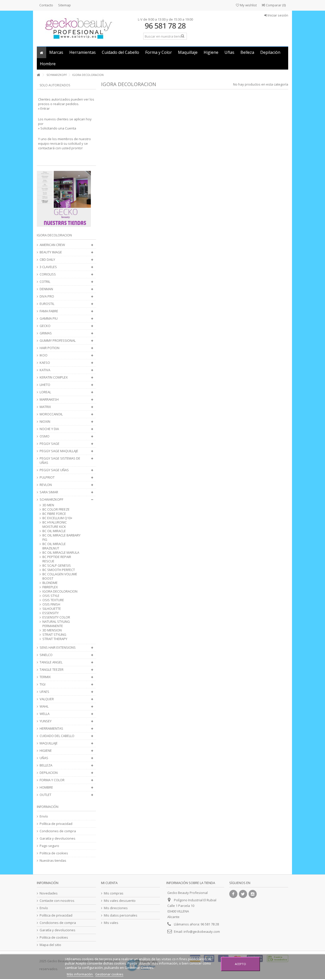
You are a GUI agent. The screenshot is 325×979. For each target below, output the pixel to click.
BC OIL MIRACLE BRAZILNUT (54, 546)
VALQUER (47, 699)
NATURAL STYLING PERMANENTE (56, 623)
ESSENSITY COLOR (56, 617)
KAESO (45, 363)
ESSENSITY (50, 613)
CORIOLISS (48, 274)
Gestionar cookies (109, 974)
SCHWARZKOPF (51, 499)
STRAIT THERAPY (54, 639)
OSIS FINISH (51, 604)
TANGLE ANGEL (51, 662)
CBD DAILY (47, 259)
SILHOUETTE (51, 609)
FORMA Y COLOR (52, 780)
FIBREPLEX (50, 587)
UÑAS (44, 758)
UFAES (44, 692)
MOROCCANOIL (51, 414)
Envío (44, 816)
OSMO (45, 436)
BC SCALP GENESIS (56, 565)
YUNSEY (46, 721)
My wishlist (248, 5)
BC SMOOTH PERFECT (58, 570)
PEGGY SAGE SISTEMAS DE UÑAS (60, 460)
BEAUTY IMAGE (51, 252)
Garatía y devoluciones (57, 838)
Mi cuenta (109, 882)
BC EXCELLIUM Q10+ (57, 518)
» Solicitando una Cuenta (57, 128)
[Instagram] (253, 894)
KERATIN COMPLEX (54, 377)
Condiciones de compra (58, 831)
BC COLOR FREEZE (56, 509)
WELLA (45, 714)
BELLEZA (46, 765)
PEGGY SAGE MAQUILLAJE (59, 451)
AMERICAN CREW (52, 245)
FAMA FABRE (49, 311)
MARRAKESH (49, 399)
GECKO (45, 326)
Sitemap (64, 5)
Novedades (49, 893)
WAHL (44, 706)
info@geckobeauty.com (202, 931)
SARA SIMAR (49, 492)
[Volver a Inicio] (38, 75)
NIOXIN (45, 421)
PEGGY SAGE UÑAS (54, 470)
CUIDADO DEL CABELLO (57, 736)
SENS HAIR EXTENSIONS (58, 647)
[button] (56, 52)
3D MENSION (52, 630)
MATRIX (45, 407)
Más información (80, 974)
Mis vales (111, 923)
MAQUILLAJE (49, 743)
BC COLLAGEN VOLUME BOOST (59, 576)
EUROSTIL (47, 304)
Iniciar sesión (277, 15)
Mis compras (113, 893)
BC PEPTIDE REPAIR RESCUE (56, 559)
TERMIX (45, 677)
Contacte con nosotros (57, 901)
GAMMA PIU (49, 318)
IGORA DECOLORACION (59, 591)
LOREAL (45, 392)
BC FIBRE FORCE (54, 514)
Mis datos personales (120, 915)
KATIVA (45, 370)
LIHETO (45, 385)
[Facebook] (233, 894)
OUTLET (45, 795)
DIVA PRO (47, 296)
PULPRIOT (47, 477)
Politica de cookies (54, 853)
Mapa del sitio (50, 945)
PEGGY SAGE (49, 444)
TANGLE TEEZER (51, 669)
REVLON (46, 485)
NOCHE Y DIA (49, 429)
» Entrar (44, 108)
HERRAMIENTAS (51, 728)
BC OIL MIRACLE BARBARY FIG (61, 537)
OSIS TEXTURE (53, 600)
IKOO (43, 355)
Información (47, 806)
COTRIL (45, 282)
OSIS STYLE (50, 596)
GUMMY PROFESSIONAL (58, 340)
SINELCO (46, 655)
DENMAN (46, 289)
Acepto (240, 964)
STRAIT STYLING (54, 634)
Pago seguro (49, 846)
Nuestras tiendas (53, 860)
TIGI (42, 684)
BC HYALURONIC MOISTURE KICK (54, 524)
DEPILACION (49, 773)
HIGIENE (46, 750)
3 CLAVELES (48, 267)
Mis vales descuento (120, 901)
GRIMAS (46, 333)
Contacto (46, 5)
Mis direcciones (116, 908)
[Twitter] (243, 894)
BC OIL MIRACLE (54, 531)
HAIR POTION (49, 348)
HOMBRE (46, 787)
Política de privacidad (56, 824)
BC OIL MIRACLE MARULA (60, 552)
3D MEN (48, 505)
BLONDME (50, 583)
